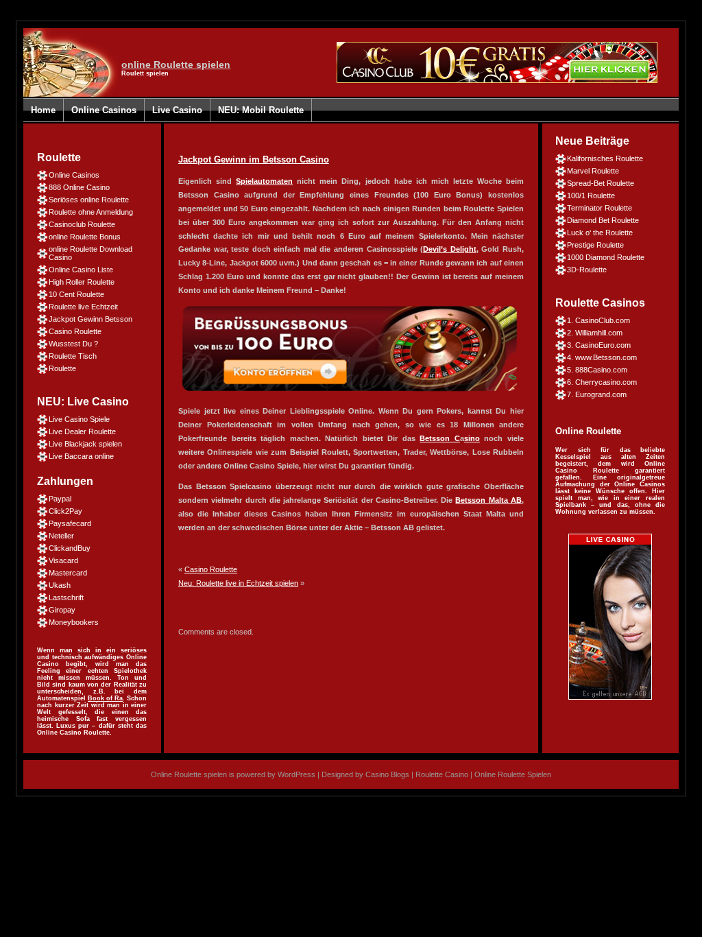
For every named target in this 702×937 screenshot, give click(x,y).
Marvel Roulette (593, 171)
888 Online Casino (79, 187)
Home (43, 110)
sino (472, 438)
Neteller (61, 536)
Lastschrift (66, 597)
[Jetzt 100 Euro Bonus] (349, 394)
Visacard (63, 560)
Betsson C (440, 438)
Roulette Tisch (73, 356)
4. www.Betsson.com (602, 357)
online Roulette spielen (175, 64)
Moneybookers (74, 622)
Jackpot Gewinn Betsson (90, 319)
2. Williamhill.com (594, 333)
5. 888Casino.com (597, 370)
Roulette (62, 368)
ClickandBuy (69, 548)
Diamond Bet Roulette (603, 220)
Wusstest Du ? (73, 344)
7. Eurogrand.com (597, 394)
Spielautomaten (264, 181)
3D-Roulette (587, 269)
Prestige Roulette (595, 245)
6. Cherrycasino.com (602, 382)
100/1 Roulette (591, 195)
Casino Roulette (75, 331)
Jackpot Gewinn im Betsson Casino (253, 159)
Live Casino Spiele (79, 419)
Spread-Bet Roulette (600, 183)
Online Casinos (103, 110)
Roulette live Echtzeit (83, 307)
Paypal (60, 499)
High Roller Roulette (81, 282)
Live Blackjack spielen (85, 444)
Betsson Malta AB (488, 500)
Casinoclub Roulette (82, 224)
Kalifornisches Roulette (605, 158)
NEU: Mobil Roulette (261, 110)
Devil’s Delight (449, 249)
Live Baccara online (81, 456)
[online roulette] (610, 697)
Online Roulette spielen (189, 774)
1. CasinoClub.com (598, 320)
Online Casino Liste (81, 269)
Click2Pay (65, 511)
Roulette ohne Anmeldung (91, 212)
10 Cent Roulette (76, 294)
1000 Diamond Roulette (605, 257)
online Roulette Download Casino (90, 253)
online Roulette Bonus (85, 237)
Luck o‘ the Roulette (600, 232)
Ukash (60, 585)
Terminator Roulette (599, 208)
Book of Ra (105, 698)
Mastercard (68, 573)
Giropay (62, 610)
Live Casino (177, 110)
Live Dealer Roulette (82, 431)
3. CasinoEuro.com (599, 345)
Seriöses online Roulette (89, 199)
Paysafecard (70, 523)
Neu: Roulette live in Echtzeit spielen (238, 583)
